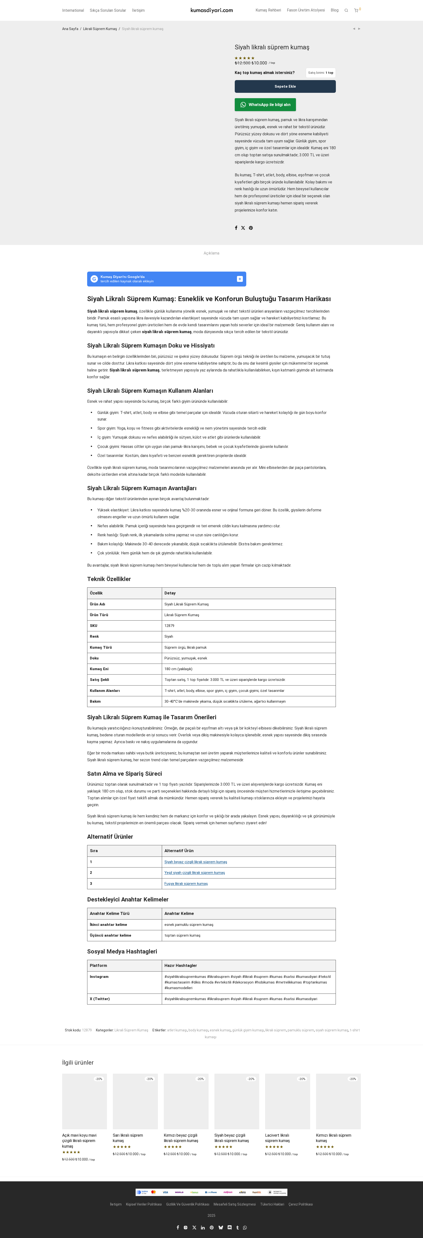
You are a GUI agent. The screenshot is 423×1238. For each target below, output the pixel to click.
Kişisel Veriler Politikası (144, 1204)
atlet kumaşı (177, 1030)
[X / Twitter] (194, 1227)
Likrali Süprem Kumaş (100, 29)
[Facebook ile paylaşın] (236, 228)
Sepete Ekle (285, 86)
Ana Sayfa (70, 29)
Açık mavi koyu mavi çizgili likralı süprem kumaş (79, 1141)
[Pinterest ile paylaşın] (251, 228)
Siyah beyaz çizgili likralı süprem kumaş (195, 862)
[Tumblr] (237, 1227)
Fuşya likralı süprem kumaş (186, 883)
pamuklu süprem (301, 1030)
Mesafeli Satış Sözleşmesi (235, 1204)
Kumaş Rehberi (268, 10)
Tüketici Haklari (272, 1204)
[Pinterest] (212, 1227)
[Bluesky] (221, 1227)
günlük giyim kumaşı (248, 1030)
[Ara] (346, 10)
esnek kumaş (220, 1030)
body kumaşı (198, 1030)
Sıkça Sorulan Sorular (108, 10)
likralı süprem (275, 1030)
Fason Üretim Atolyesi (306, 10)
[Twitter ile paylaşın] (243, 228)
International (73, 10)
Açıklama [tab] (211, 253)
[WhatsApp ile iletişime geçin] (245, 1227)
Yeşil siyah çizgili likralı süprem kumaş (194, 872)
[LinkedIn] (203, 1227)
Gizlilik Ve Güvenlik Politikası (187, 1204)
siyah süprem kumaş (332, 1030)
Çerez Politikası (301, 1204)
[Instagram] (185, 1227)
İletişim (138, 10)
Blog (335, 10)
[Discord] (229, 1227)
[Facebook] (177, 1227)
